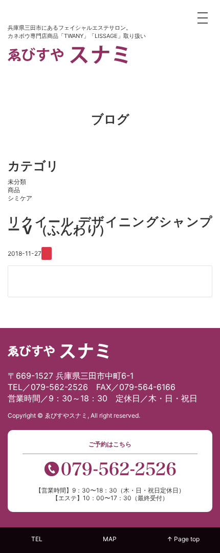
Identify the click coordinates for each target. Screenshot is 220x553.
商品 (14, 190)
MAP (110, 539)
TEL (36, 539)
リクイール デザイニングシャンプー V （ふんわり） (110, 225)
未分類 (17, 182)
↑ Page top (183, 539)
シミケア (20, 198)
